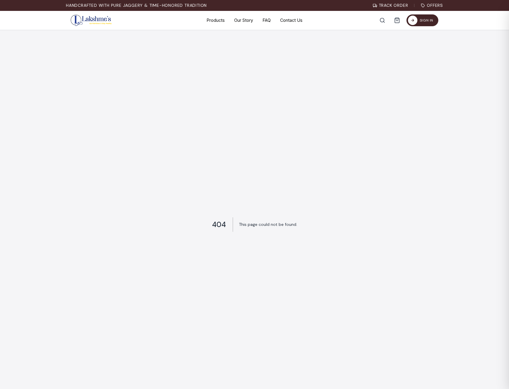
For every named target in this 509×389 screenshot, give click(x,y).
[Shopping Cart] (397, 20)
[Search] (382, 20)
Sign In (426, 20)
